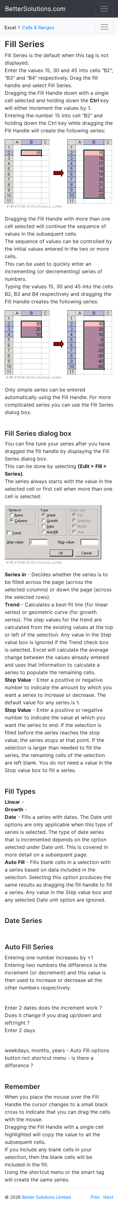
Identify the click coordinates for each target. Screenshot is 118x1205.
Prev (95, 1197)
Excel (10, 27)
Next (108, 1197)
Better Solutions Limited (46, 1197)
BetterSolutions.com (35, 9)
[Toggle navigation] (104, 9)
